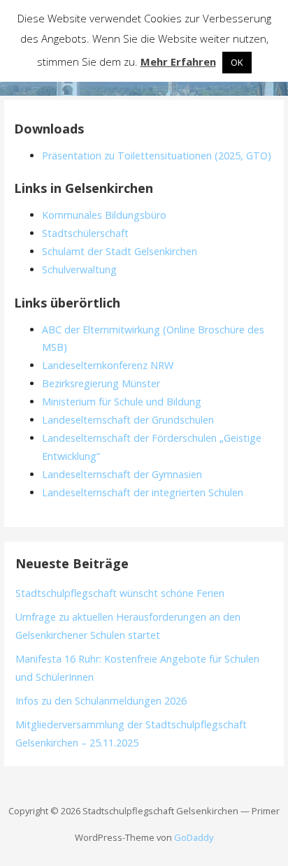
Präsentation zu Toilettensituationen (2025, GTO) (156, 155)
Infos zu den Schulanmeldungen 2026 (101, 700)
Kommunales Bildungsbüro (104, 215)
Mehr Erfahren (178, 61)
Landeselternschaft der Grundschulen (128, 419)
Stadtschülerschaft (85, 233)
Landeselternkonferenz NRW (107, 365)
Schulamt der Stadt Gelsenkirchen (119, 251)
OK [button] (237, 62)
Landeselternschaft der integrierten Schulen (142, 492)
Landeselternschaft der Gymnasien (122, 474)
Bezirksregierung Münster (101, 383)
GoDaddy (193, 837)
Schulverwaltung (79, 269)
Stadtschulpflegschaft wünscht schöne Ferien (119, 593)
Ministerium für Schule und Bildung (121, 401)
